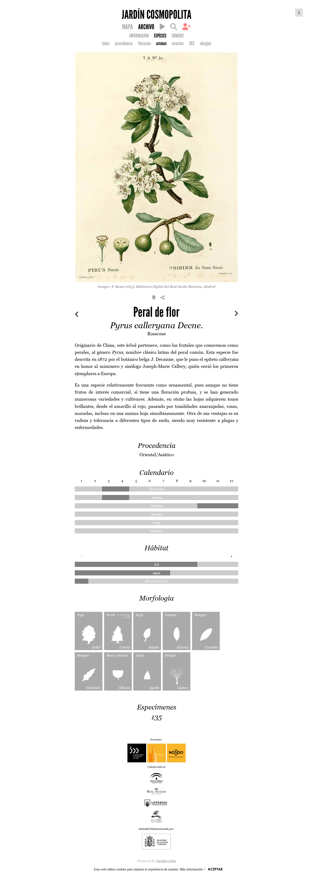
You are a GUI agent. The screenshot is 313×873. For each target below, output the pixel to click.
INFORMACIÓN (139, 36)
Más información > (192, 869)
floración (144, 43)
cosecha (178, 43)
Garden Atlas (166, 861)
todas (106, 43)
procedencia (123, 43)
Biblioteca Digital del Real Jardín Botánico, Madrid (175, 286)
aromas (161, 43)
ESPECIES (160, 36)
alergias (205, 43)
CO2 (192, 43)
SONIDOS (178, 36)
